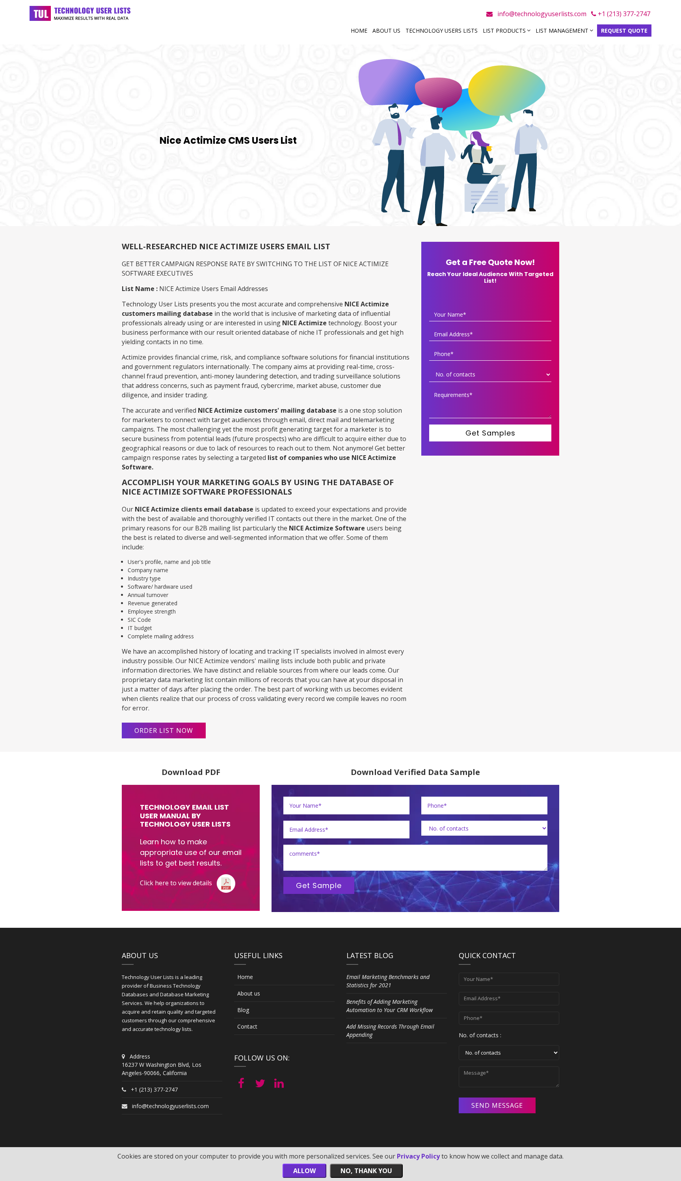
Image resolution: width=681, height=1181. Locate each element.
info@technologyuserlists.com (541, 13)
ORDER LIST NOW (163, 730)
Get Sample (319, 885)
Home (359, 30)
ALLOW (304, 1170)
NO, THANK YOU (366, 1170)
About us (248, 993)
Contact (247, 1026)
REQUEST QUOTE (624, 30)
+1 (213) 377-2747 (623, 13)
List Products (504, 30)
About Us (386, 30)
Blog (243, 1010)
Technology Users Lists (442, 30)
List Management (562, 30)
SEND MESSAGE (497, 1105)
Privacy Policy (418, 1156)
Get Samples (490, 433)
